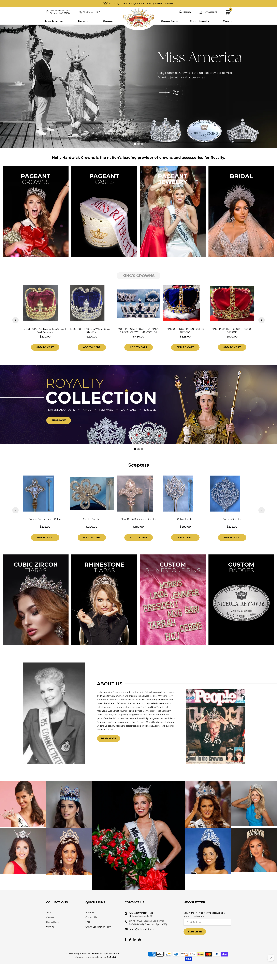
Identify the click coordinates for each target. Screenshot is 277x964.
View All (50, 927)
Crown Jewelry (200, 21)
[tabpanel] (138, 86)
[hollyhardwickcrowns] (23, 804)
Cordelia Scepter (232, 519)
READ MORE (108, 738)
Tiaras (82, 21)
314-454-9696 (146, 921)
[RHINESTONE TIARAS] (104, 599)
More (226, 21)
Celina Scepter (185, 519)
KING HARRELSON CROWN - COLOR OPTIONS (232, 330)
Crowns (108, 21)
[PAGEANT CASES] (104, 211)
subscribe (195, 931)
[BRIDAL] (241, 211)
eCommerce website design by (95, 957)
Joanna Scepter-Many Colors (45, 519)
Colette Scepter (92, 519)
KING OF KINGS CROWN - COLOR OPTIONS (185, 330)
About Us (90, 912)
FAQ (87, 922)
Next (261, 320)
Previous (15, 320)
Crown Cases (169, 21)
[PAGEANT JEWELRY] (173, 211)
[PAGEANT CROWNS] (36, 211)
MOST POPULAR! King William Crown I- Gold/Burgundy (45, 330)
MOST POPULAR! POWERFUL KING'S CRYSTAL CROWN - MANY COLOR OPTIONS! (138, 331)
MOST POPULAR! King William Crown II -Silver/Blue (91, 330)
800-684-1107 (148, 924)
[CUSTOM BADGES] (241, 599)
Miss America (54, 21)
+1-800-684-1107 (91, 12)
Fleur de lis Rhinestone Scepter (138, 519)
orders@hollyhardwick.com (142, 929)
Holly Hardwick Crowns (86, 953)
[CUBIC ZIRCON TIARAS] (36, 599)
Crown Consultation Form (98, 927)
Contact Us (91, 917)
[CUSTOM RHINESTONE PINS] (173, 599)
